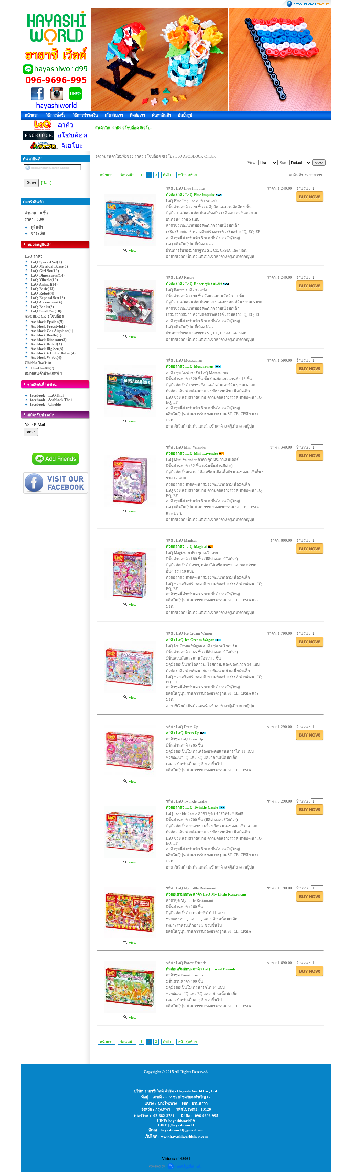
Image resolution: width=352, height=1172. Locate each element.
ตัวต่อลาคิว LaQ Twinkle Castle (192, 807)
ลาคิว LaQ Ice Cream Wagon (190, 640)
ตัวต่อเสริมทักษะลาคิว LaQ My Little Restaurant (206, 894)
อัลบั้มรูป (185, 115)
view (131, 250)
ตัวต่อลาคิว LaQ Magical (186, 546)
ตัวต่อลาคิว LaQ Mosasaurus (190, 366)
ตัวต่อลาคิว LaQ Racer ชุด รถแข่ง (194, 283)
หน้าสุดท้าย (187, 175)
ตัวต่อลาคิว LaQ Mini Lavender (192, 453)
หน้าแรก (32, 115)
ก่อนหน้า (127, 175)
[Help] (46, 183)
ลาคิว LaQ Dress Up (182, 733)
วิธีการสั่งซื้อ (56, 115)
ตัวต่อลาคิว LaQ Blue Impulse (190, 194)
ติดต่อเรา (137, 115)
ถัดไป (167, 175)
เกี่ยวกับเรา (114, 115)
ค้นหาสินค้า (161, 115)
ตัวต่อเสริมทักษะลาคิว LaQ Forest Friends (200, 969)
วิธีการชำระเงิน (85, 115)
